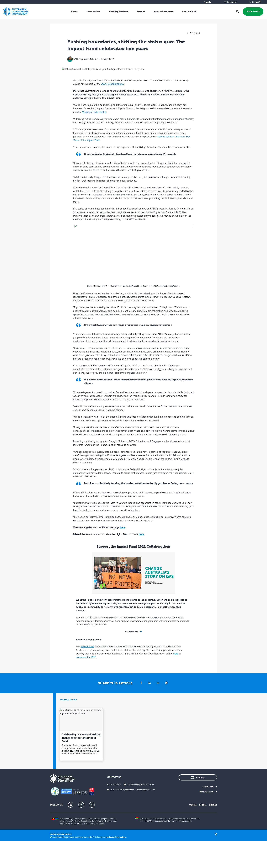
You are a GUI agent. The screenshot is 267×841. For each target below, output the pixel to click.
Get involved (132, 632)
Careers (192, 805)
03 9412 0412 (115, 784)
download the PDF (86, 657)
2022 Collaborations (112, 83)
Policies (202, 805)
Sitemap (213, 805)
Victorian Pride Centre (94, 112)
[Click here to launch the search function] (237, 11)
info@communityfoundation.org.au (140, 784)
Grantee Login (206, 792)
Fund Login (208, 786)
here (122, 527)
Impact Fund (87, 646)
